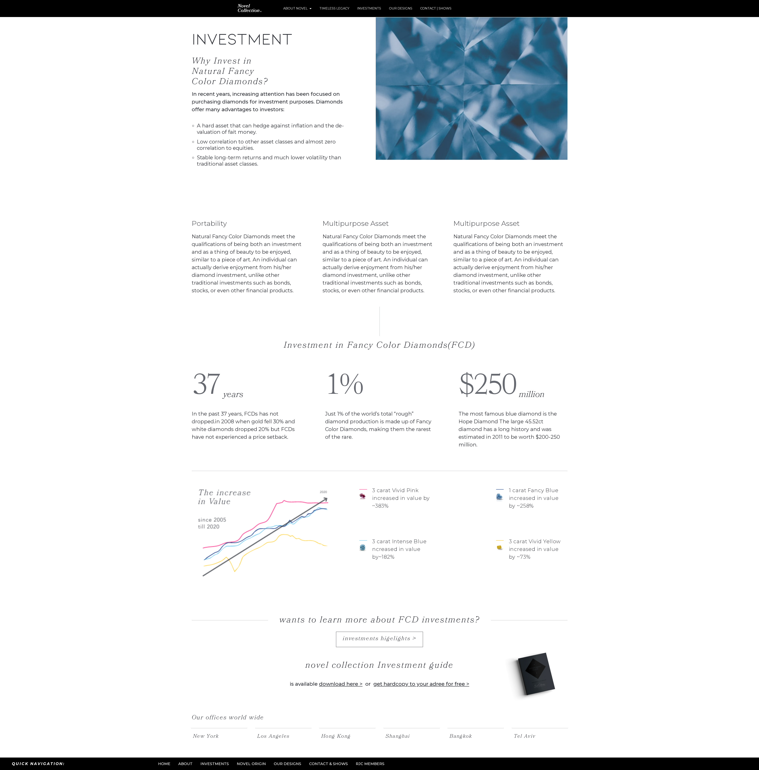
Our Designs (400, 8)
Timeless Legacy (334, 8)
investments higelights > (379, 638)
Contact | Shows (435, 8)
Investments (369, 8)
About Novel (295, 8)
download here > (341, 684)
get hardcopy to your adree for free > (421, 684)
